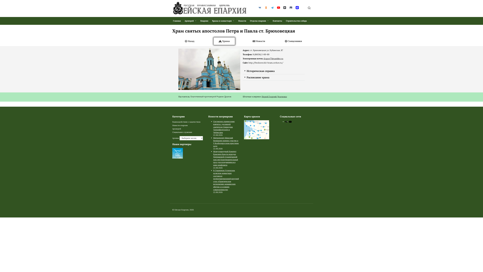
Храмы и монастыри (222, 21)
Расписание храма (258, 77)
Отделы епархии (258, 21)
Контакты (277, 21)
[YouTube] (290, 122)
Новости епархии (180, 125)
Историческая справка (261, 71)
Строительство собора (296, 21)
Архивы (175, 138)
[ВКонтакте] (286, 122)
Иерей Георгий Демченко (274, 96)
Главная (177, 21)
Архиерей (189, 21)
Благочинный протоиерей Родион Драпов (211, 96)
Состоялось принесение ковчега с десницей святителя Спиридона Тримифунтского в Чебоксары (224, 126)
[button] (274, 71)
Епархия (204, 21)
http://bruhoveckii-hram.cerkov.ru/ (266, 62)
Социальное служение (182, 132)
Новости (242, 21)
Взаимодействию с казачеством (186, 122)
